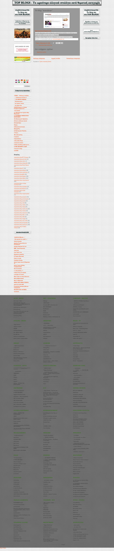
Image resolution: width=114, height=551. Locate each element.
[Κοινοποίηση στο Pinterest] (62, 43)
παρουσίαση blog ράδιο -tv (20, 214)
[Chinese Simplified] (27, 82)
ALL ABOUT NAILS (18, 332)
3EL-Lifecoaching (18, 134)
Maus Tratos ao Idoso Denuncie (21, 276)
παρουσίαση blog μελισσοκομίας (21, 198)
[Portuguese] (19, 82)
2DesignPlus (17, 128)
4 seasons (16, 136)
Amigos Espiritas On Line (20, 246)
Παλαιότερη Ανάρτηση (73, 58)
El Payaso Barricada (19, 256)
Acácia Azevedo (18, 241)
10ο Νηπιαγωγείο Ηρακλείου (21, 119)
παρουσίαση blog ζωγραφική (20, 186)
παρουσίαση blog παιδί (19, 202)
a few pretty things (18, 140)
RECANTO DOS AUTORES (20, 289)
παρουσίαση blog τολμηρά (20, 218)
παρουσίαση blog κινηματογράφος (21, 193)
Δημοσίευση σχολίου (41, 52)
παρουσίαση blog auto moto (20, 159)
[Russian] (16, 82)
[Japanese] (22, 82)
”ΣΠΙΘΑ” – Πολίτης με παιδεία (21, 95)
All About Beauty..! (18, 330)
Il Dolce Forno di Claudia (20, 272)
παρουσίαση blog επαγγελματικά (21, 180)
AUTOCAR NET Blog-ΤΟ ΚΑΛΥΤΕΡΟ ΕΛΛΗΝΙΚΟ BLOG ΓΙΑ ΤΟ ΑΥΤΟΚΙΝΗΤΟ (22, 304)
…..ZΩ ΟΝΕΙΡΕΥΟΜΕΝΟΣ (20, 99)
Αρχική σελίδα (55, 58)
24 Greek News (17, 122)
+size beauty (17, 110)
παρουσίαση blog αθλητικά (20, 170)
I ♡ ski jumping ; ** (18, 270)
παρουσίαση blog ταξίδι (19, 216)
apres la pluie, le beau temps (20, 338)
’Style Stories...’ (17, 324)
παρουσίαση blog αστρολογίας (21, 172)
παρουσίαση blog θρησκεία (20, 188)
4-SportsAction (17, 138)
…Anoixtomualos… (18, 101)
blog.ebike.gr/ (17, 309)
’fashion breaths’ (18, 326)
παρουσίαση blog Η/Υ (19, 168)
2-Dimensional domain (19, 126)
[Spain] (25, 80)
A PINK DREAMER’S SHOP (20, 146)
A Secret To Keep (18, 148)
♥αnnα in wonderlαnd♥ (19, 336)
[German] (22, 80)
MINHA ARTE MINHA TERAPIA (21, 282)
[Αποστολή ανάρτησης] (54, 43)
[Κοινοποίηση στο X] (59, 43)
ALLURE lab (16, 334)
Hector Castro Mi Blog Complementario (19, 266)
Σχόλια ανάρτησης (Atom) (45, 61)
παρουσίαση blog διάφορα (20, 176)
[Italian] (27, 80)
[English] (16, 80)
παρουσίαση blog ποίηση (19, 206)
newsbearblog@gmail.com (58, 39)
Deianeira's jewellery (19, 254)
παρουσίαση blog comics (19, 161)
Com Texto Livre (18, 252)
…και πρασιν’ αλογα (19, 103)
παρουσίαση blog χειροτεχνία (20, 224)
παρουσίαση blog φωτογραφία (21, 222)
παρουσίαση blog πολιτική (20, 210)
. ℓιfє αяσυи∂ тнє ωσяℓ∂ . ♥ (20, 239)
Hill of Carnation (18, 268)
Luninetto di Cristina (19, 274)
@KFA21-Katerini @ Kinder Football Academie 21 (20, 108)
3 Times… (16, 132)
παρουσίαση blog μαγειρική (20, 196)
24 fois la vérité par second (20, 121)
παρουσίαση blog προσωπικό (20, 212)
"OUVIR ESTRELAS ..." (19, 237)
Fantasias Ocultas (18, 260)
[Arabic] (25, 82)
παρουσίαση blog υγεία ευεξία (21, 220)
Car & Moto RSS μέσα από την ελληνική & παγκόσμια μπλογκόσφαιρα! (21, 312)
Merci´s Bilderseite (18, 280)
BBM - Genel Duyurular (19, 248)
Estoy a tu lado (17, 258)
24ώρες (16, 124)
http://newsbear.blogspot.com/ (43, 31)
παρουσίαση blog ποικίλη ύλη (45, 45)
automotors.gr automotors (20, 307)
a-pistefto (16, 150)
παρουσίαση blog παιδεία (19, 204)
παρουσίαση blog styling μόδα (21, 163)
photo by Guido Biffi (19, 284)
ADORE (15, 328)
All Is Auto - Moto (18, 301)
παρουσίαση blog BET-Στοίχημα (21, 157)
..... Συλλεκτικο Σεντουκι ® (20, 97)
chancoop (16, 250)
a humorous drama (18, 142)
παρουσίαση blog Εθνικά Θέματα (21, 165)
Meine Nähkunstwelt (19, 278)
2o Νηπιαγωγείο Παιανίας (20, 130)
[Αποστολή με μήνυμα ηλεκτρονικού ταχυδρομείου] (56, 43)
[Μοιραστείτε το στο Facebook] (61, 43)
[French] (19, 80)
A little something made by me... (22, 144)
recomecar (16, 291)
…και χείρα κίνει (18, 105)
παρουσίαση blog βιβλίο (19, 174)
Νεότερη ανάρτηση (39, 58)
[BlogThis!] (58, 43)
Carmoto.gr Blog (18, 315)
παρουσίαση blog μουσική (20, 200)
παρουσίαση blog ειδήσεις (20, 178)
